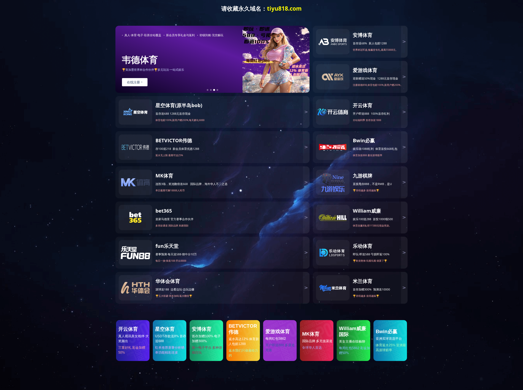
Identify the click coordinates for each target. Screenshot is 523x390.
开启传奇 (135, 82)
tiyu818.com (284, 8)
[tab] (207, 90)
